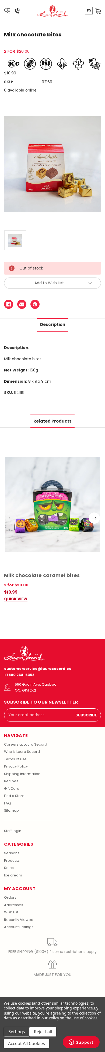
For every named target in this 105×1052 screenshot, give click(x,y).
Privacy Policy (16, 766)
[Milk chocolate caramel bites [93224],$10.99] (52, 504)
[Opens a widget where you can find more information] (81, 1042)
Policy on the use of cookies (73, 1017)
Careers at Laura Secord (25, 744)
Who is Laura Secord (22, 751)
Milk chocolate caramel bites (42, 575)
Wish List (11, 912)
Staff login (12, 830)
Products (12, 860)
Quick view (15, 599)
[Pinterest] (35, 304)
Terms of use (15, 759)
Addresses (13, 904)
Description (52, 324)
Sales (9, 867)
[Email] (21, 304)
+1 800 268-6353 (19, 674)
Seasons (11, 853)
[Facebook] (8, 304)
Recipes (11, 781)
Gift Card (11, 788)
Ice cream (13, 875)
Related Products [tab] (52, 421)
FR (89, 10)
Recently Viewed (18, 919)
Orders (10, 897)
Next (94, 518)
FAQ (7, 803)
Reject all (43, 1032)
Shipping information (22, 773)
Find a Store (14, 795)
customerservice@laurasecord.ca (38, 668)
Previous (11, 518)
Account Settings (18, 926)
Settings (16, 1032)
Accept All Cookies (26, 1043)
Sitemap (11, 810)
